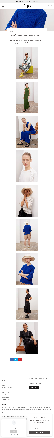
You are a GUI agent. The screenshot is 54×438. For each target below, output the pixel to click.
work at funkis (5, 397)
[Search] (48, 6)
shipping (4, 385)
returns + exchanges (7, 387)
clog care (4, 390)
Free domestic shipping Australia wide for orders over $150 (27, 1)
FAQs (3, 380)
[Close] (50, 415)
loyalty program (5, 392)
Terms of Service (6, 399)
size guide (4, 382)
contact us (4, 394)
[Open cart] (51, 6)
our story (4, 378)
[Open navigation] (3, 6)
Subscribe (39, 432)
